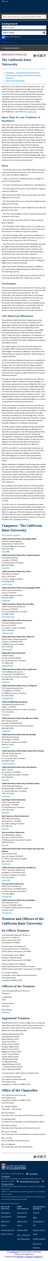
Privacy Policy (7, 1184)
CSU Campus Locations (11, 535)
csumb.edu (6, 731)
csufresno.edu (7, 633)
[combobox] (24, 17)
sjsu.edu (5, 845)
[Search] (44, 32)
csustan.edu (7, 913)
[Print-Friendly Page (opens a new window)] (41, 55)
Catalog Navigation (11, 48)
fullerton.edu (7, 649)
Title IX (36, 1213)
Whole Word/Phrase (13, 37)
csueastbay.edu (8, 617)
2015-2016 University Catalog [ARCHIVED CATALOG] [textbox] (23, 17)
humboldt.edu (7, 666)
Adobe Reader (39, 1239)
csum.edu (5, 714)
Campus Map (22, 1230)
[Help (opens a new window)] (44, 55)
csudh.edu (6, 600)
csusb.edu (6, 796)
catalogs (14, 1252)
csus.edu (5, 780)
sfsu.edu (5, 829)
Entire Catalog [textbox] (8, 28)
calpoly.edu (6, 864)
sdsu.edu (5, 812)
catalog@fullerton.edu (29, 1181)
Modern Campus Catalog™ (30, 1256)
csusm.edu (6, 880)
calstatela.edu (7, 698)
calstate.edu (31, 112)
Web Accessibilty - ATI (39, 1221)
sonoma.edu (7, 896)
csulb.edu (5, 682)
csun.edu (5, 747)
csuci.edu (5, 568)
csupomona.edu (8, 763)
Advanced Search (9, 42)
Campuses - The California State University (23, 73)
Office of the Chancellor (15, 80)
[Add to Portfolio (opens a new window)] (34, 55)
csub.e (5, 551)
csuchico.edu (7, 584)
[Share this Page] (38, 55)
